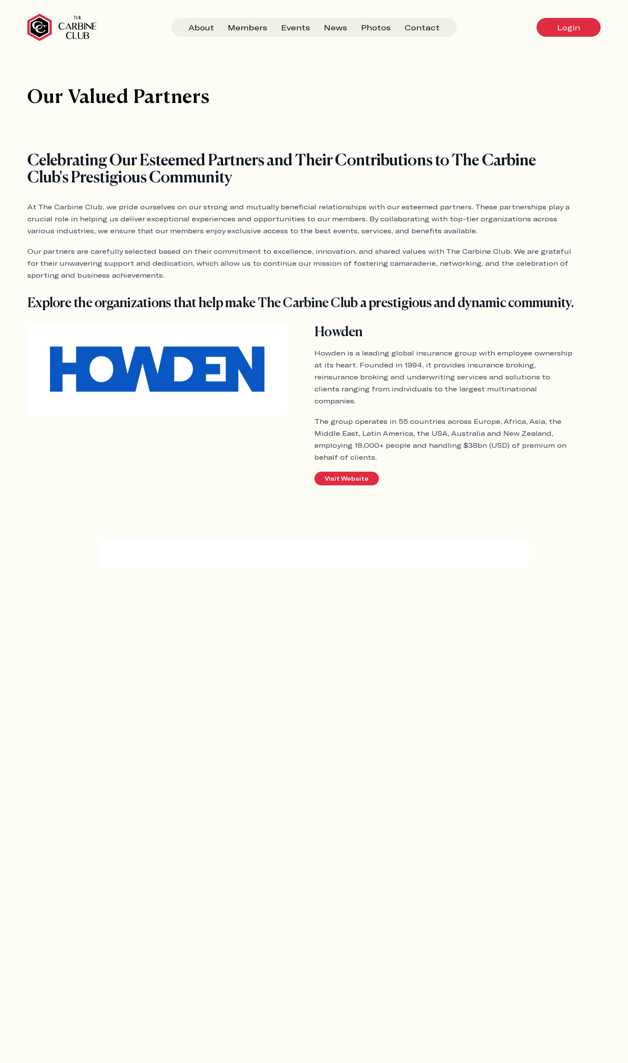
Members (247, 27)
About (201, 27)
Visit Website (347, 478)
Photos (376, 27)
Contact (422, 27)
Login (568, 27)
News (335, 27)
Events (295, 27)
